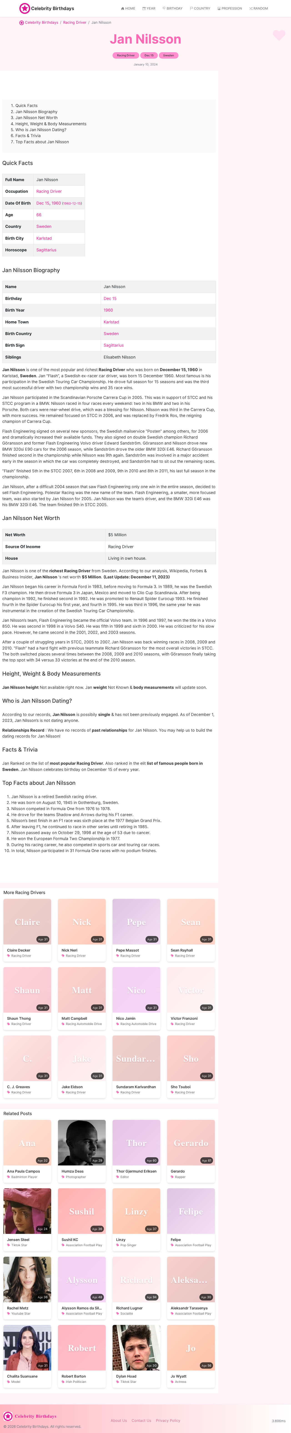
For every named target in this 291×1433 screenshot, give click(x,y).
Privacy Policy (168, 1420)
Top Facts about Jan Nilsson (42, 141)
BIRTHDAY (175, 8)
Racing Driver (74, 22)
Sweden (43, 226)
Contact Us (141, 1420)
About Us (119, 1420)
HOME (130, 8)
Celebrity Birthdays (52, 8)
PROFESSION (232, 8)
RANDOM (260, 8)
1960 (56, 203)
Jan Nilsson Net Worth (36, 117)
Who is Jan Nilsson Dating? (40, 129)
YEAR (151, 8)
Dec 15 (42, 203)
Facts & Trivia (28, 135)
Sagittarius (46, 249)
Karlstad (44, 238)
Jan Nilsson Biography (36, 111)
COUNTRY (202, 8)
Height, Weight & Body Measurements (50, 123)
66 (38, 214)
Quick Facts (26, 105)
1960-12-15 (72, 203)
